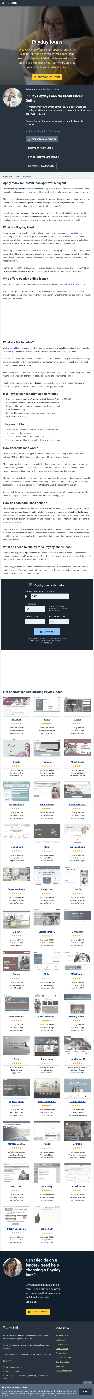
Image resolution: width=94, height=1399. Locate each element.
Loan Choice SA (77, 1059)
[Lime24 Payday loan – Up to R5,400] (16, 919)
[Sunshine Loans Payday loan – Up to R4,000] (77, 834)
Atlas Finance (77, 762)
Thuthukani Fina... (16, 1016)
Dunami (16, 974)
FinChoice (16, 719)
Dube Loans (47, 1059)
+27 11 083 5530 (12, 1371)
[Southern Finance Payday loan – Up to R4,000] (77, 791)
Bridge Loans (47, 889)
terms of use (48, 643)
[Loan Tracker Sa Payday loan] (77, 1088)
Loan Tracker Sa (78, 1101)
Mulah (47, 847)
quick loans (69, 284)
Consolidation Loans (64, 1358)
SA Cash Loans (77, 1186)
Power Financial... (47, 1016)
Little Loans (77, 932)
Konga (47, 1144)
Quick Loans (60, 1340)
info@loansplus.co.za (14, 1367)
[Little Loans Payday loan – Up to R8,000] (77, 919)
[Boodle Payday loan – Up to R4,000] (16, 749)
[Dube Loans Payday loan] (47, 1046)
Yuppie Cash (47, 1229)
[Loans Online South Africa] (9, 3)
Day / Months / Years (57, 617)
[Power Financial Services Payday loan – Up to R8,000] (47, 1004)
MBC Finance (77, 974)
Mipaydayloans (16, 1101)
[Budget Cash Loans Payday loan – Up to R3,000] (16, 1216)
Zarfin (16, 1059)
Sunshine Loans (77, 847)
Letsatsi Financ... (47, 932)
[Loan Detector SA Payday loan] (47, 1088)
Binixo (47, 974)
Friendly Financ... (77, 1016)
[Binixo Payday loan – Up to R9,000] (47, 961)
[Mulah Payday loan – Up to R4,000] (47, 834)
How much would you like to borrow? (40, 591)
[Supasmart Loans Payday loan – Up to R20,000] (16, 876)
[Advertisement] (47, 321)
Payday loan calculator (44, 139)
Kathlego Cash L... (16, 1144)
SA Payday (47, 1186)
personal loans (14, 348)
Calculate (49, 632)
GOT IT (85, 1391)
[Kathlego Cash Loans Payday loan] (16, 1131)
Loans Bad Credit (62, 1344)
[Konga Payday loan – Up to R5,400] (47, 1131)
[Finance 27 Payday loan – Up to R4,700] (47, 749)
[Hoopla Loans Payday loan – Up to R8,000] (16, 834)
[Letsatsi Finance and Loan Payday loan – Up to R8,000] (47, 919)
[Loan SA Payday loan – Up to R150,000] (77, 876)
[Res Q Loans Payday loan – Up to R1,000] (16, 1173)
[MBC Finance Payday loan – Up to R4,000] (77, 961)
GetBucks (77, 1144)
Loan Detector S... (47, 1101)
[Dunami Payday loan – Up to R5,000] (16, 961)
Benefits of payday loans (40, 148)
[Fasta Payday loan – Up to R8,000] (47, 707)
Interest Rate (30, 604)
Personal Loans (62, 1335)
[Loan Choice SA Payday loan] (77, 1046)
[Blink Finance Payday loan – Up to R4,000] (47, 791)
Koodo (77, 719)
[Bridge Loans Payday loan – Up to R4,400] (47, 876)
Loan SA (77, 889)
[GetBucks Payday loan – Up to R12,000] (77, 1131)
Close (88, 1382)
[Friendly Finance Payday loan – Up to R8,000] (77, 1004)
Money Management (64, 1371)
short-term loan (72, 233)
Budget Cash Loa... (16, 1229)
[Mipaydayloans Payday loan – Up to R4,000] (16, 1088)
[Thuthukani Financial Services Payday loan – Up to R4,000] (16, 1004)
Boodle (16, 762)
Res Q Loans (16, 1186)
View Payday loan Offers (49, 77)
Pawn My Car (61, 1366)
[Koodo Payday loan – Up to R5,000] (77, 707)
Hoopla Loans (16, 847)
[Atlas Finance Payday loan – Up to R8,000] (77, 749)
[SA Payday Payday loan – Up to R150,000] (47, 1173)
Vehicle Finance (62, 1349)
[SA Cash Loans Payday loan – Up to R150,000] (77, 1173)
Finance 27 (47, 762)
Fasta (47, 719)
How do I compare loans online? (43, 157)
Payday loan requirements (41, 166)
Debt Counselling (62, 1362)
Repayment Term (31, 617)
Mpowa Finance (16, 804)
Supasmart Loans (16, 889)
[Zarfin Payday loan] (16, 1046)
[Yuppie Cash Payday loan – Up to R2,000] (47, 1216)
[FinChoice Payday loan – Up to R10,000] (16, 707)
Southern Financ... (78, 804)
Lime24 (16, 932)
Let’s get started (39, 1312)
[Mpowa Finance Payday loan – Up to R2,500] (16, 791)
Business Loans (62, 1353)
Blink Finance (47, 804)
